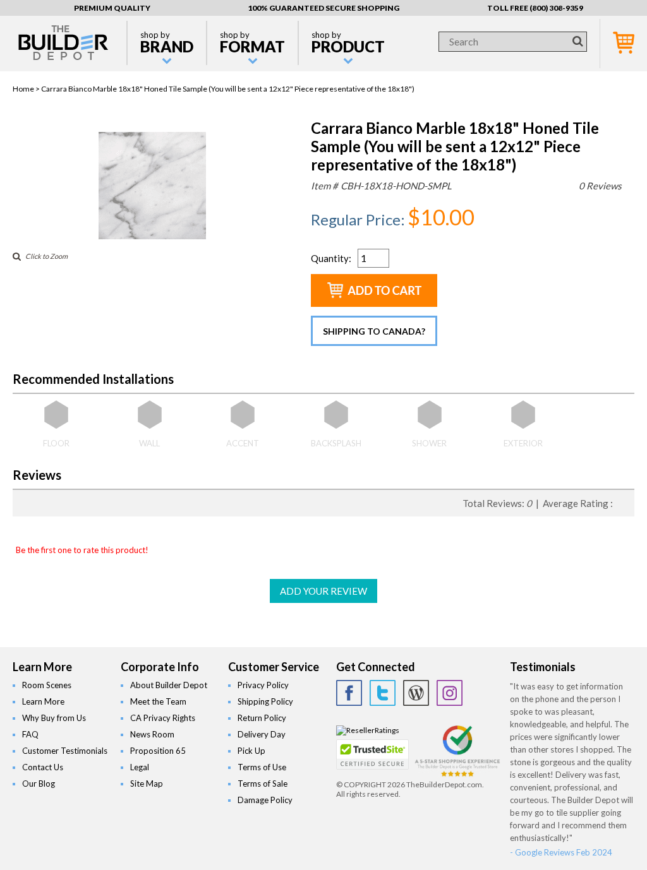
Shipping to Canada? (374, 331)
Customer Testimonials (64, 751)
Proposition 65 (158, 751)
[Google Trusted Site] (457, 775)
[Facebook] (349, 693)
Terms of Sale (262, 783)
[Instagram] (450, 693)
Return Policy (262, 718)
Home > (27, 88)
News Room (152, 734)
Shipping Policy (265, 701)
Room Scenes (46, 685)
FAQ (30, 734)
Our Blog (38, 783)
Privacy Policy (263, 685)
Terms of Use (262, 767)
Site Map (146, 783)
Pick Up (251, 751)
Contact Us (42, 767)
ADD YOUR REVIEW (323, 591)
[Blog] (416, 693)
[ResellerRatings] (367, 730)
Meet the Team (158, 701)
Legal (139, 767)
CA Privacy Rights (162, 718)
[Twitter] (383, 693)
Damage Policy (265, 800)
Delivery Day (262, 734)
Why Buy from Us (54, 718)
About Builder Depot (168, 685)
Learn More (43, 701)
